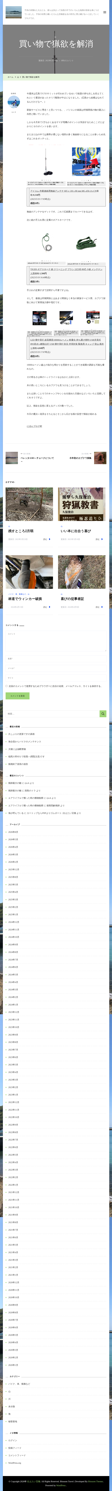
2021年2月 (13, 1267)
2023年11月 (13, 1019)
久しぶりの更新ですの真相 (21, 734)
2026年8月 (13, 832)
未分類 (11, 1406)
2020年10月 (13, 1297)
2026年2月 (13, 862)
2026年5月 (13, 839)
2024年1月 (13, 1005)
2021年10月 (13, 1207)
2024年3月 (13, 989)
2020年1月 (13, 1365)
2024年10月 (13, 937)
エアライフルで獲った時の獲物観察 (25, 798)
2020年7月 (13, 1320)
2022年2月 (13, 1177)
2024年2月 (13, 997)
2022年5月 (13, 1155)
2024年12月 (13, 922)
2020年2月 (13, 1357)
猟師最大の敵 (14, 783)
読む (45, 539)
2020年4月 (13, 1342)
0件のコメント (67, 61)
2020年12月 (13, 1282)
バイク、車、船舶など (17, 594)
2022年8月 (13, 1132)
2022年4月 (13, 1162)
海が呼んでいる (16, 813)
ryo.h (14, 112)
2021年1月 (13, 1275)
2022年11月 (13, 1110)
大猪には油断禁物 (17, 749)
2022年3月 (13, 1170)
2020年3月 (13, 1350)
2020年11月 (13, 1290)
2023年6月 (13, 1057)
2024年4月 (13, 982)
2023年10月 (13, 1027)
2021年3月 (13, 1260)
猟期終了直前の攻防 (18, 764)
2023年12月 (13, 1012)
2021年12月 (13, 1192)
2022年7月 (13, 1140)
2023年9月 (13, 1035)
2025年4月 (13, 892)
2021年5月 (13, 1245)
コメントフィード (17, 1455)
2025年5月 (13, 884)
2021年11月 (13, 1200)
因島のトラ (30, 790)
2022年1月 (13, 1185)
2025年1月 (13, 914)
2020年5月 (13, 1335)
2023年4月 (13, 1072)
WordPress (61, 1485)
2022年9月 (13, 1125)
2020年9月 (13, 1305)
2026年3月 (13, 854)
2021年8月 (13, 1222)
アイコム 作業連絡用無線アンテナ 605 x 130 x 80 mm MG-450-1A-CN (63, 191)
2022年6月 (13, 1147)
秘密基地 (12, 1421)
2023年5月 (13, 1064)
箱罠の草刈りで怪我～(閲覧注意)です (26, 756)
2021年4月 (13, 1252)
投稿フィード (14, 1448)
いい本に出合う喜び (76, 531)
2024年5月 (13, 974)
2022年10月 (13, 1117)
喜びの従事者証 (72, 599)
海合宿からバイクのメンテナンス (24, 741)
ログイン (12, 1440)
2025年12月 (13, 869)
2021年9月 (13, 1215)
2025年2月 (13, 907)
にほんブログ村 (34, 426)
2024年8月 (13, 952)
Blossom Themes (95, 1481)
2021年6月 (13, 1237)
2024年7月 (13, 960)
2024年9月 (13, 944)
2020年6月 (13, 1327)
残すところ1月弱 (20, 531)
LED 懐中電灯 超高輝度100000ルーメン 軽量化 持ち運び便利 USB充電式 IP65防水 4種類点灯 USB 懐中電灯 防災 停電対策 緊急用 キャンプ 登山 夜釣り (67, 344)
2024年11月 (13, 929)
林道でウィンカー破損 (25, 599)
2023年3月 (13, 1080)
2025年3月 (13, 899)
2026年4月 (13, 847)
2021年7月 (13, 1230)
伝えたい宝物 (36, 6)
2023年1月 (13, 1095)
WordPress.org (14, 1463)
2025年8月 (13, 877)
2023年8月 (13, 1042)
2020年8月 (13, 1312)
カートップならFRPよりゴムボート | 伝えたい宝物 (51, 813)
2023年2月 (13, 1087)
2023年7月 (13, 1050)
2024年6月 (13, 967)
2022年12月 (13, 1102)
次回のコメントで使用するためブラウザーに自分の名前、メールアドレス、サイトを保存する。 (56, 686)
